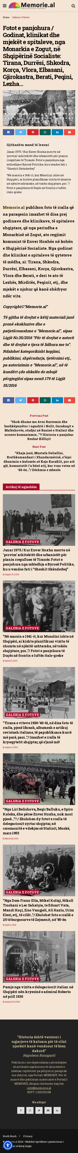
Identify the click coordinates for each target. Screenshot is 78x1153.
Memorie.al (11, 1141)
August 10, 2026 (12, 574)
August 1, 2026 (11, 747)
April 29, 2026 (11, 661)
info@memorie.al (39, 1088)
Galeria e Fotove (20, 17)
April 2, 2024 (10, 925)
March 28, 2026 (11, 838)
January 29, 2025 (12, 1002)
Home (6, 17)
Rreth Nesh (9, 1136)
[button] (8, 1145)
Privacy (28, 1136)
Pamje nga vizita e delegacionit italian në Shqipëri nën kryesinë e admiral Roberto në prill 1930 (38, 992)
